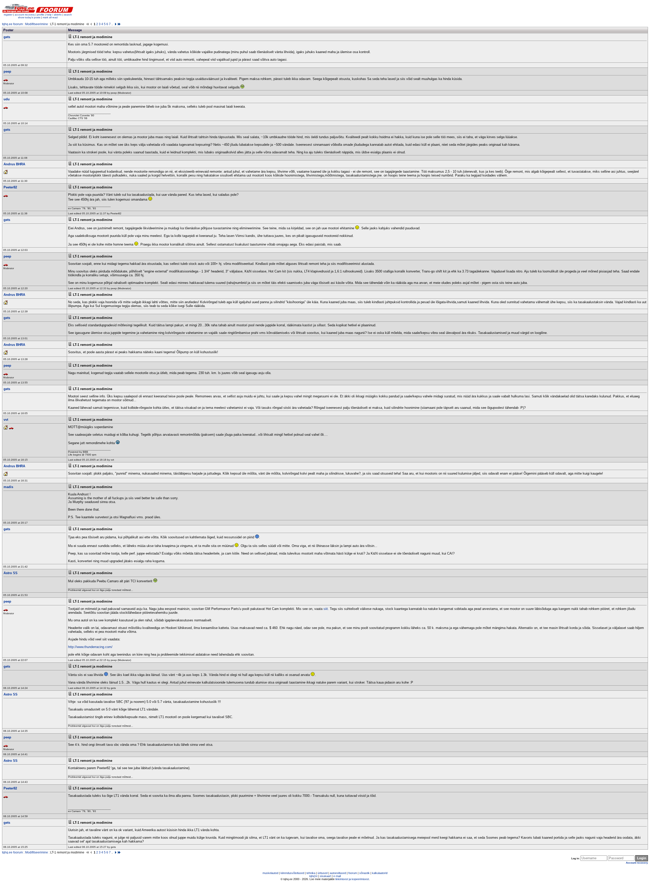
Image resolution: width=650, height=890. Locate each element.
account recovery (25, 14)
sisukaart (325, 876)
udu (7, 99)
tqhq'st (313, 876)
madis (8, 487)
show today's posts (29, 17)
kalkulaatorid (379, 873)
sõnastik (364, 873)
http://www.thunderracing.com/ (90, 647)
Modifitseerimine (36, 24)
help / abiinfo (54, 14)
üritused (323, 873)
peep (7, 71)
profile (40, 14)
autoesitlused (338, 873)
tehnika (310, 873)
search (68, 14)
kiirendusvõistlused (292, 873)
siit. (326, 609)
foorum (352, 873)
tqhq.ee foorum (12, 24)
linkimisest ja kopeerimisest (352, 879)
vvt (6, 420)
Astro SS (11, 573)
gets (7, 37)
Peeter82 (10, 187)
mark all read (50, 17)
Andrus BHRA (14, 164)
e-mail (337, 876)
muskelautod (270, 873)
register (8, 14)
